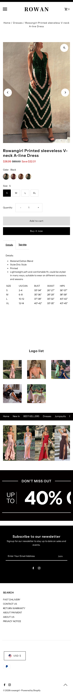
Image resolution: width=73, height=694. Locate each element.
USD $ (17, 655)
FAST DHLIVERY (11, 599)
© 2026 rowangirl (11, 690)
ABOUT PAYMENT (12, 612)
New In (16, 416)
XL (34, 193)
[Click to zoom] (64, 48)
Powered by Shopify (30, 690)
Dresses (18, 22)
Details (9, 245)
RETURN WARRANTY (14, 608)
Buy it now (36, 231)
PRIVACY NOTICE (12, 621)
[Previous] (8, 92)
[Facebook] (33, 569)
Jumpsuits (60, 416)
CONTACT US (10, 604)
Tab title (22, 244)
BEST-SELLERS (31, 416)
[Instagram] (39, 569)
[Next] (65, 92)
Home (7, 22)
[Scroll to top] (65, 685)
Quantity (7, 207)
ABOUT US (8, 617)
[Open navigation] (10, 9)
